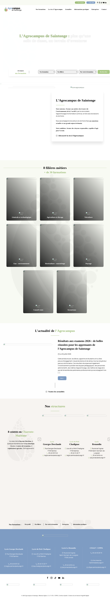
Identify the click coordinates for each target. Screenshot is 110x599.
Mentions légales (43, 595)
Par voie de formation (51, 524)
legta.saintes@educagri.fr (14, 566)
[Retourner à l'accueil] (12, 9)
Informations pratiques (79, 524)
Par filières (38, 524)
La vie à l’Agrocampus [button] (55, 9)
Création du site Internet (78, 595)
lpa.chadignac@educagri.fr (42, 566)
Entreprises (65, 524)
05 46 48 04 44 (70, 565)
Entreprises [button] (95, 9)
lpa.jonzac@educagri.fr (69, 567)
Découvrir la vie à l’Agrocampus (71, 136)
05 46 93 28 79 (97, 553)
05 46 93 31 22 (14, 564)
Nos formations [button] (41, 9)
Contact (104, 9)
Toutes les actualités (56, 392)
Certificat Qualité (63, 595)
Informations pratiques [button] (81, 9)
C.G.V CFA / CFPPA (53, 595)
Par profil (27, 524)
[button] (39, 439)
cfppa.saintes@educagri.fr (97, 567)
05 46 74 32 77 (42, 564)
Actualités (68, 9)
